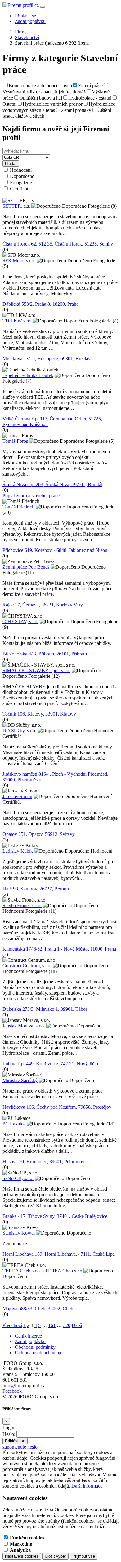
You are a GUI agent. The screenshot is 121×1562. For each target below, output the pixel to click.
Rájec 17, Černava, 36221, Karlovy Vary (42, 604)
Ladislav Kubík (17, 851)
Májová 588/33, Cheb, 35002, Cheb (37, 1308)
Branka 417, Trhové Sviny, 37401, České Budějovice (54, 1216)
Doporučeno (22, 176)
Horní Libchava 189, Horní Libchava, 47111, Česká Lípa (58, 1254)
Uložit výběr (55, 1556)
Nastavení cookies (21, 1556)
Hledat (10, 163)
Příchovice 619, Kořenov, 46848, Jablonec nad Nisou (54, 550)
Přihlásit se (25, 15)
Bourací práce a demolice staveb (40, 85)
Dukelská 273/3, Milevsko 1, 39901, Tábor (44, 1009)
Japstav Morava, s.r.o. (23, 1025)
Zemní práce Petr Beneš (25, 567)
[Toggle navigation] (42, 7)
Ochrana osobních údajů (39, 1352)
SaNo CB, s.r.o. (18, 1178)
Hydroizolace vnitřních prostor (53, 104)
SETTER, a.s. (16, 206)
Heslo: (8, 1434)
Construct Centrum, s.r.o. (27, 965)
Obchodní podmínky (35, 1347)
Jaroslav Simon (17, 796)
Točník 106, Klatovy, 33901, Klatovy (39, 714)
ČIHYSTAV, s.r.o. (20, 621)
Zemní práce (90, 85)
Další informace (86, 1486)
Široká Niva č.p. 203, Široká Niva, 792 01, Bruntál (52, 484)
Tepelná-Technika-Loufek (27, 375)
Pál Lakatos (13, 1123)
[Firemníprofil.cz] (21, 5)
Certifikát (19, 188)
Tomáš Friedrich (18, 506)
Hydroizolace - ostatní (89, 97)
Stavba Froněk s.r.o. (22, 905)
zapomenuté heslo (20, 1446)
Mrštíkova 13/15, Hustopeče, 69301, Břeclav (46, 358)
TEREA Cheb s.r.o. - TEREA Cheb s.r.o (42, 1270)
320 (66, 1325)
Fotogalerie (21, 182)
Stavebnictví (27, 37)
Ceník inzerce (28, 1335)
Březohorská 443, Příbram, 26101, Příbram (44, 653)
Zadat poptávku (30, 21)
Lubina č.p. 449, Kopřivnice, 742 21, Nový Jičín (50, 1063)
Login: (9, 1427)
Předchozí (12, 1325)
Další (77, 1325)
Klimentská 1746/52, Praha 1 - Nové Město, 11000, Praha (59, 949)
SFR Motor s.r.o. (18, 260)
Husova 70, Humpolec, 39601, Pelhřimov (43, 1161)
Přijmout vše (83, 1556)
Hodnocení (21, 170)
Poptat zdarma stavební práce (31, 495)
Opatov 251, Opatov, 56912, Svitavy (38, 834)
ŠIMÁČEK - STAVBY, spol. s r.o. (36, 670)
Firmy (21, 31)
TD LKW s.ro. (17, 320)
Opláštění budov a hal (40, 97)
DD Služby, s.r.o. (19, 730)
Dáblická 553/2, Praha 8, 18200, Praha (40, 304)
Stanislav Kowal (18, 1233)
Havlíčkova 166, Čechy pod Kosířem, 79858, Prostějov (56, 1107)
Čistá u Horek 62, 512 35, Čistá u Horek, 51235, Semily (57, 243)
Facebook (12, 1391)
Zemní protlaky (76, 110)
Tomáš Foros (15, 441)
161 (52, 1325)
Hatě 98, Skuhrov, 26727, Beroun (35, 888)
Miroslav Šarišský (20, 1080)
